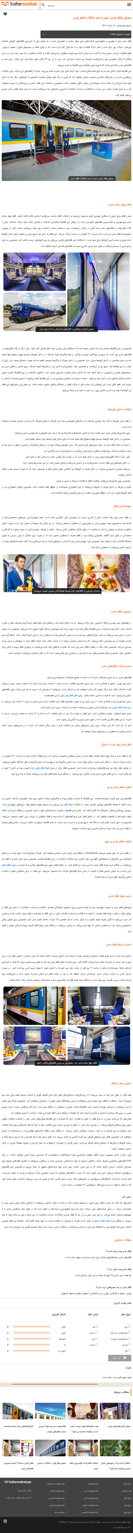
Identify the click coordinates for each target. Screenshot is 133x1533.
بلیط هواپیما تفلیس (90, 1512)
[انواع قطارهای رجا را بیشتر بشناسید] (18, 1405)
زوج (126, 1327)
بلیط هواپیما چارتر (57, 1491)
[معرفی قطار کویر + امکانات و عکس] (50, 1442)
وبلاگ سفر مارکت (24, 1490)
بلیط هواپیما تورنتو (57, 1505)
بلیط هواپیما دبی (91, 1491)
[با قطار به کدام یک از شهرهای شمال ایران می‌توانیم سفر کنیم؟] (115, 1442)
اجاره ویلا (127, 1512)
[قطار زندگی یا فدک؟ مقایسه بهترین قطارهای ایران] (18, 1442)
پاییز (94, 1339)
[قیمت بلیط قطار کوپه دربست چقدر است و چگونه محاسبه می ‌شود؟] (82, 1405)
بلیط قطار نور (67, 805)
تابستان (92, 1333)
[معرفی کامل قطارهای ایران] (115, 1405)
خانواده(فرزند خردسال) (119, 1333)
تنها (126, 1351)
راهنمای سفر (60, 1512)
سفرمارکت (127, 1484)
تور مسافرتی (126, 1491)
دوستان (125, 1345)
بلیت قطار (6, 810)
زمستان (93, 1345)
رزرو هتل (127, 1505)
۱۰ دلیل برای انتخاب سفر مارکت (19, 1498)
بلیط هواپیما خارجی (56, 1498)
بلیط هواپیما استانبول (56, 1484)
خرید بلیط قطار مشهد (104, 1221)
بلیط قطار (127, 1498)
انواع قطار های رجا (40, 768)
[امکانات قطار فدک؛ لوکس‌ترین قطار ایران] (82, 1442)
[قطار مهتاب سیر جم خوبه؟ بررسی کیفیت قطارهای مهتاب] (50, 1405)
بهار (94, 1327)
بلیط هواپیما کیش (90, 1498)
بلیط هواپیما (93, 1484)
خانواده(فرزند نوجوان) (119, 1339)
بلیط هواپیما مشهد (90, 1505)
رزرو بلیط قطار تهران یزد (120, 707)
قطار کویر (69, 695)
